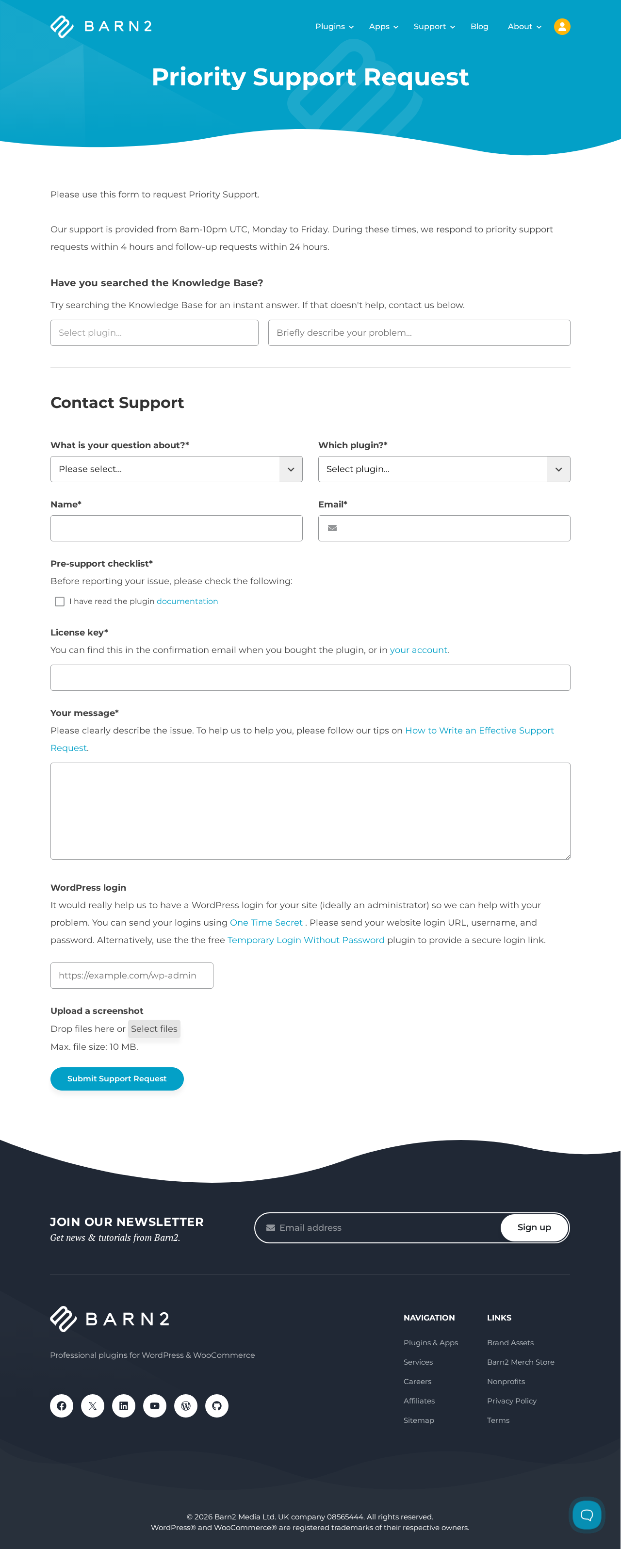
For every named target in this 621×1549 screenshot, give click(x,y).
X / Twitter (92, 1406)
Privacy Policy (512, 1400)
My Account (562, 26)
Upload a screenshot (97, 1011)
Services (418, 1362)
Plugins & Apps (431, 1342)
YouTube (154, 1406)
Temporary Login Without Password (306, 940)
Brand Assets (510, 1342)
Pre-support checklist (101, 563)
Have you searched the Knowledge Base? (156, 283)
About (520, 26)
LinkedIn (123, 1406)
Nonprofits (506, 1381)
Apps (379, 26)
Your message (84, 713)
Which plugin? (353, 445)
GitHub (217, 1406)
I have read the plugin (143, 601)
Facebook (61, 1406)
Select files (154, 1029)
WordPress (185, 1406)
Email (332, 504)
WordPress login (88, 887)
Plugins (330, 26)
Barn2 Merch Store (521, 1362)
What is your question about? (119, 445)
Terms (498, 1420)
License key (79, 632)
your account (418, 650)
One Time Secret (267, 922)
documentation (187, 601)
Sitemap (419, 1420)
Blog (480, 26)
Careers (417, 1381)
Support (430, 26)
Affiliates (419, 1400)
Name (66, 504)
